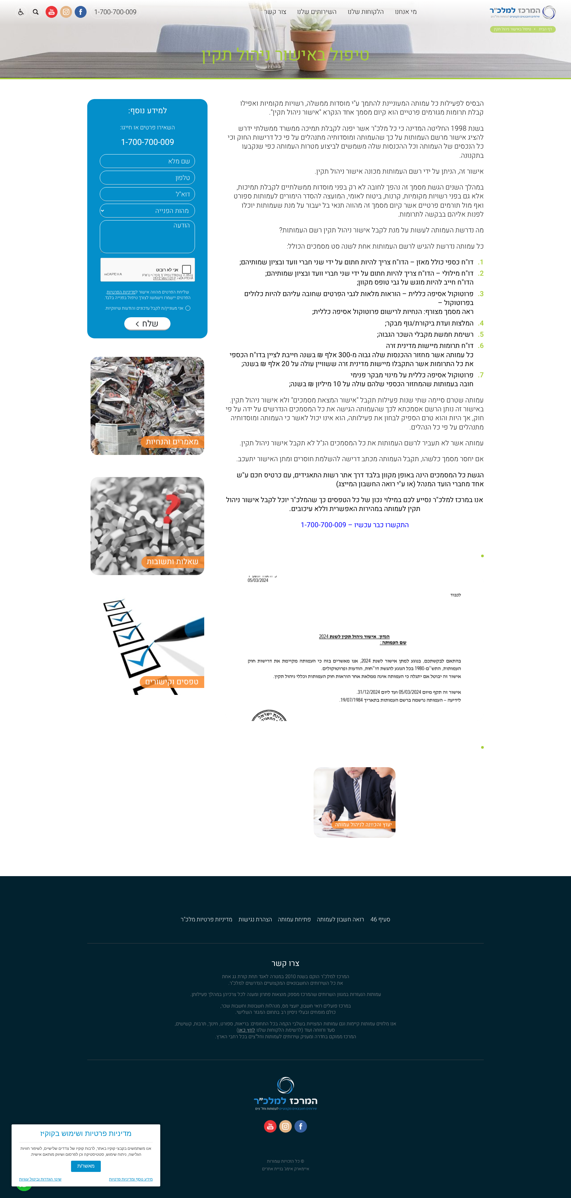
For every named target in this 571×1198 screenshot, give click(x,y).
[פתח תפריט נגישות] (21, 12)
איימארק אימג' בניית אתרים (285, 1169)
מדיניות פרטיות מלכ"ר (206, 919)
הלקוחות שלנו (366, 12)
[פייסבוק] (81, 12)
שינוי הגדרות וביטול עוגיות (40, 1179)
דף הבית (545, 29)
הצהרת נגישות (255, 919)
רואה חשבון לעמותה (340, 919)
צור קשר (275, 12)
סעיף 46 (380, 919)
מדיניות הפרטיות (121, 292)
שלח (149, 324)
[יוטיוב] (51, 12)
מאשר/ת (86, 1166)
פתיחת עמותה (294, 919)
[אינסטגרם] (66, 12)
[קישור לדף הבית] (523, 15)
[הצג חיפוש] (36, 12)
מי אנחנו (406, 12)
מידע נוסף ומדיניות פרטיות (131, 1179)
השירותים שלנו (317, 12)
